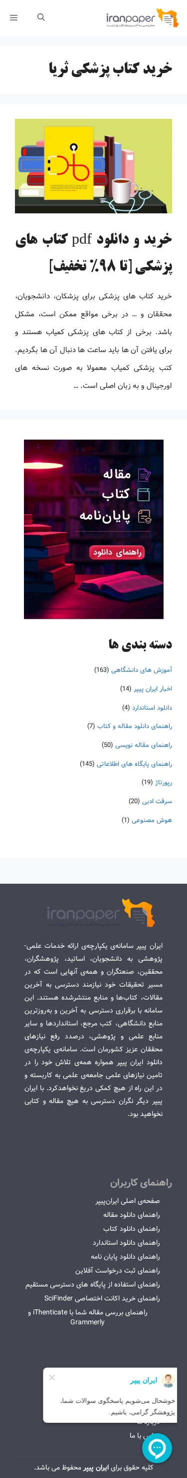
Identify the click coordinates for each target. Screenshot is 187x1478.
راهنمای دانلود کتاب (131, 1229)
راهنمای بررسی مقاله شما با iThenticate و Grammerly (88, 1317)
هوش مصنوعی (152, 820)
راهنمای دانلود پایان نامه (125, 1257)
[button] (41, 18)
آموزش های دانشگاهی (141, 670)
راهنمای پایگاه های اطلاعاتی (134, 764)
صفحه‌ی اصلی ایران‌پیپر (127, 1201)
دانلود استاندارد (152, 708)
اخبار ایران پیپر (153, 689)
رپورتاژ (163, 782)
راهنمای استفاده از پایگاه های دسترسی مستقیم (92, 1285)
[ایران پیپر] (143, 18)
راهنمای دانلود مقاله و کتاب (134, 726)
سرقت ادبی (157, 801)
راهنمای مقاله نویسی (143, 745)
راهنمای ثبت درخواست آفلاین (117, 1271)
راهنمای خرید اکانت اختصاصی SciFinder (102, 1298)
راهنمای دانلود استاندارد (126, 1243)
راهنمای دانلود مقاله (131, 1215)
